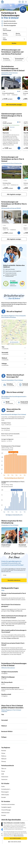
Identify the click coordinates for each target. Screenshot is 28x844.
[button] (26, 2)
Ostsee (3, 753)
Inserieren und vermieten (8, 804)
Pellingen (12, 610)
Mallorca (3, 756)
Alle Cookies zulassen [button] (15, 838)
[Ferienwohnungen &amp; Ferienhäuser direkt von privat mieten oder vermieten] (2, 2)
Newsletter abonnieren (14, 580)
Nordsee (3, 750)
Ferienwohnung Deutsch (8, 93)
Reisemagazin (5, 792)
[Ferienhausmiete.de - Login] (23, 2)
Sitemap (3, 761)
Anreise (5, 33)
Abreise (18, 33)
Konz (8, 610)
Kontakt (3, 797)
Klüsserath (19, 610)
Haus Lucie (11, 625)
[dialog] (15, 832)
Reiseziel (5, 28)
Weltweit (3, 758)
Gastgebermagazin (6, 807)
